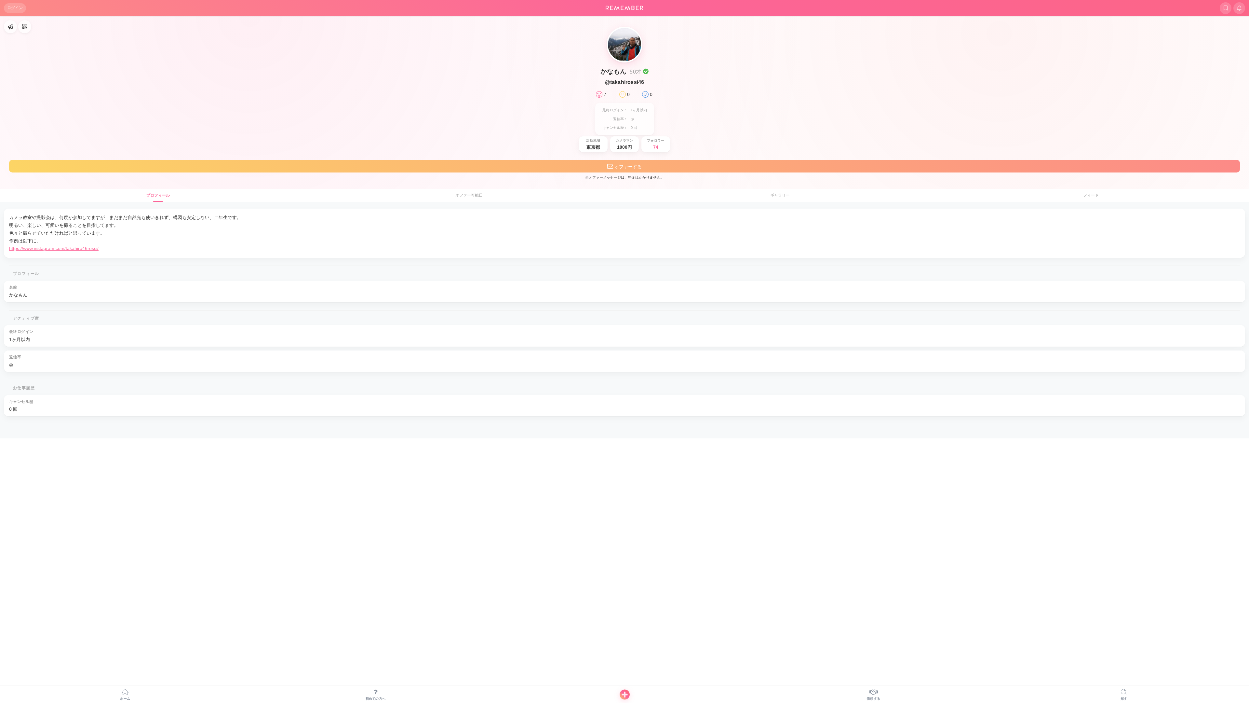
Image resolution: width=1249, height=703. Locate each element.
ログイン (15, 8)
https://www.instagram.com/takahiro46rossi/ (54, 248)
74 (655, 147)
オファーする (627, 166)
